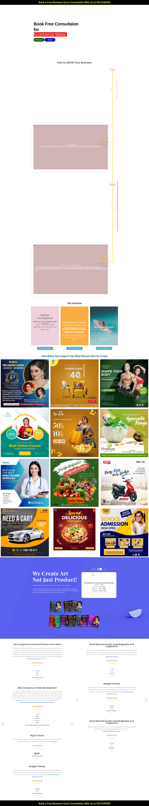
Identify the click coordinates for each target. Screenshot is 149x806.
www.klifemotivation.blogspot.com (112, 731)
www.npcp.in (53, 741)
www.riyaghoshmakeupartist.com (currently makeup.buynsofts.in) (37, 702)
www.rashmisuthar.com (53, 774)
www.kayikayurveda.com (111, 656)
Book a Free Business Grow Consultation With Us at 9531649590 (74, 2)
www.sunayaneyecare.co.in (34, 658)
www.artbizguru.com (37, 776)
